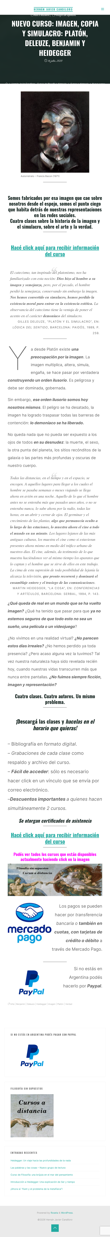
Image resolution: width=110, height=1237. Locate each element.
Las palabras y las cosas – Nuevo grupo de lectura (38, 1167)
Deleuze (31, 1004)
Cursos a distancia (40, 15)
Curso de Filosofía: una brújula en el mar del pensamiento (42, 1174)
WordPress (67, 1212)
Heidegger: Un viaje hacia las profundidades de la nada (41, 1160)
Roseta (54, 1212)
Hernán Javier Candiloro (53, 9)
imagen (52, 1004)
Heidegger (42, 1004)
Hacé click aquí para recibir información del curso (55, 250)
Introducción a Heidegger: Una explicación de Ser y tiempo (43, 1181)
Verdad (68, 1004)
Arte (12, 1004)
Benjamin (20, 1004)
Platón (60, 1004)
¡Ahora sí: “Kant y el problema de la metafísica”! (37, 1188)
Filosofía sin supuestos (64, 15)
